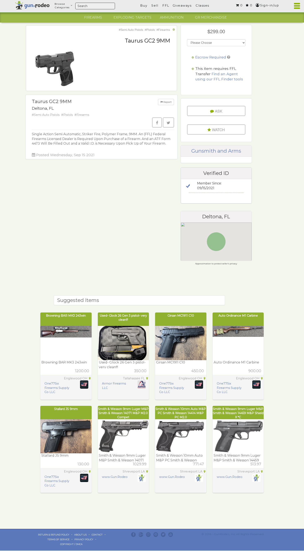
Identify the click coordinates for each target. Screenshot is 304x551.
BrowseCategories (62, 5)
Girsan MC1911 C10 (181, 315)
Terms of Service (58, 539)
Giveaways (182, 5)
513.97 (255, 464)
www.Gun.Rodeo (115, 477)
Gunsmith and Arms (216, 151)
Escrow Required (210, 57)
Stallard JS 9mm (66, 409)
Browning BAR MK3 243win (66, 315)
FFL (165, 5)
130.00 (83, 464)
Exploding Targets (132, 17)
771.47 (198, 464)
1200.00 (82, 371)
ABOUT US (80, 534)
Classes (202, 5)
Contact (97, 534)
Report (167, 101)
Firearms (93, 17)
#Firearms (163, 29)
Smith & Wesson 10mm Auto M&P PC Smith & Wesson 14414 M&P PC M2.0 (181, 413)
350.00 (140, 371)
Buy (143, 5)
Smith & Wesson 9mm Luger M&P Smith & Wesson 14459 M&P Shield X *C (238, 413)
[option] (93, 17)
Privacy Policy (83, 539)
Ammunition (172, 17)
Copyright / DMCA (71, 544)
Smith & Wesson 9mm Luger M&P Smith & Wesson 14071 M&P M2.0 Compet (123, 413)
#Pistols (150, 29)
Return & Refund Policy (53, 534)
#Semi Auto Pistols (131, 29)
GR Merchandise (211, 17)
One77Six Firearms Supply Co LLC (56, 388)
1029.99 (139, 464)
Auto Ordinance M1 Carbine (238, 315)
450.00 (197, 371)
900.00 (254, 371)
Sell (154, 5)
